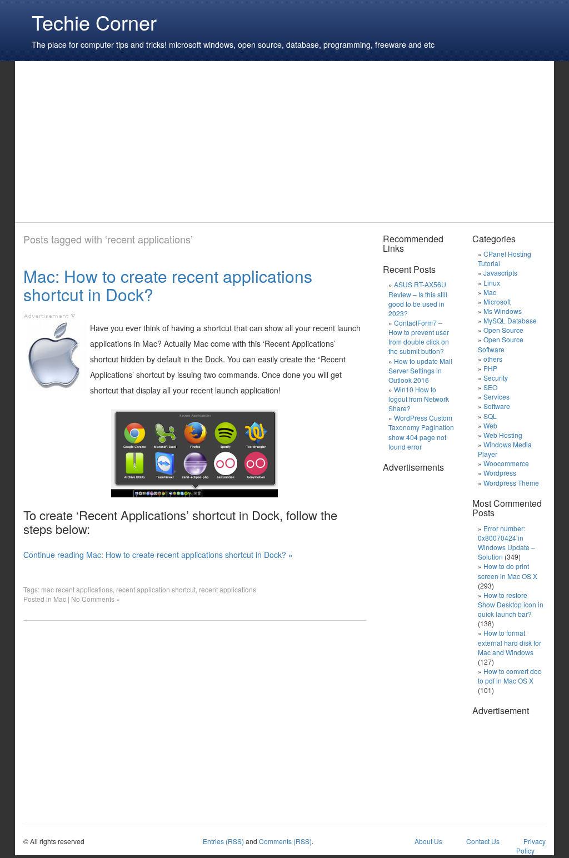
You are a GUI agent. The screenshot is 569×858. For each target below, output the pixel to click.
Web (490, 425)
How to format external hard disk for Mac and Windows (509, 642)
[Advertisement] (225, 142)
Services (496, 396)
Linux (491, 282)
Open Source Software (500, 344)
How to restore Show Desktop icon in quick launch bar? (510, 604)
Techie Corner (94, 22)
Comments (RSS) (285, 841)
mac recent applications (77, 589)
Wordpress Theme (511, 482)
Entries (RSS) (223, 841)
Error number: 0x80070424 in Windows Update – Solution (506, 542)
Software (496, 406)
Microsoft (497, 301)
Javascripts (500, 272)
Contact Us (483, 841)
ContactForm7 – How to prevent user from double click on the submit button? (418, 337)
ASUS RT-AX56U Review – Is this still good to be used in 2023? (417, 298)
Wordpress (499, 472)
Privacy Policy (531, 845)
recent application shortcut (156, 589)
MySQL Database (510, 320)
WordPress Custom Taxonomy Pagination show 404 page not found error (421, 432)
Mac (59, 598)
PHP (490, 368)
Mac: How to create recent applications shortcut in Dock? (167, 285)
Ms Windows (502, 311)
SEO (490, 387)
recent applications (227, 589)
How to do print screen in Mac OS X (507, 570)
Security (495, 377)
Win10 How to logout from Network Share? (418, 399)
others (492, 358)
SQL (490, 416)
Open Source (503, 330)
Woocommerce (506, 463)
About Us (428, 841)
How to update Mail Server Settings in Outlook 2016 (420, 370)
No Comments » (95, 598)
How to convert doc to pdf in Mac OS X (509, 675)
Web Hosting (502, 435)
